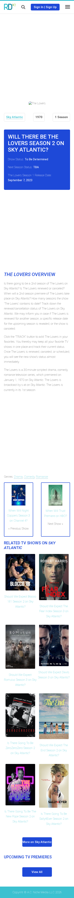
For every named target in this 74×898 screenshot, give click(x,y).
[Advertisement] (37, 55)
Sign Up (51, 7)
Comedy (29, 476)
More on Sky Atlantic (37, 842)
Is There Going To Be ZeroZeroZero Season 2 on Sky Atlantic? (20, 748)
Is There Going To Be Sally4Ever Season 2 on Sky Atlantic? (53, 819)
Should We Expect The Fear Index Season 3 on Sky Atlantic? (53, 611)
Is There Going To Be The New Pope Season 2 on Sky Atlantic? (20, 816)
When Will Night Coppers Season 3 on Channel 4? (18, 515)
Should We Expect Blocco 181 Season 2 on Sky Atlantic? (20, 601)
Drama (18, 476)
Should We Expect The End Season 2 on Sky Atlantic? (54, 750)
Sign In (38, 7)
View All (37, 872)
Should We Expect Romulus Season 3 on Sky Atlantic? (20, 680)
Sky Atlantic (14, 117)
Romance (42, 476)
